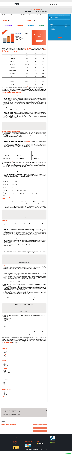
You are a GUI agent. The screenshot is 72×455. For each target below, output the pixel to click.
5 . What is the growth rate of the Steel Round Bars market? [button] (11, 414)
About (12, 436)
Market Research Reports (28, 441)
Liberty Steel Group (29, 141)
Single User (51, 19)
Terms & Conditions (16, 444)
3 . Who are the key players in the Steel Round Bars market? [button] (11, 411)
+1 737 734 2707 (57, 1)
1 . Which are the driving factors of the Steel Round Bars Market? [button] (11, 408)
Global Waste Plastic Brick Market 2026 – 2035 (8, 424)
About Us (38, 437)
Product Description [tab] (8, 25)
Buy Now (60, 37)
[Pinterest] (51, 4)
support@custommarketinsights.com (30, 1)
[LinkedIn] (57, 4)
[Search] (40, 4)
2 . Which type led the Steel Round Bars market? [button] (9, 410)
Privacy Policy (15, 442)
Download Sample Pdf (39, 40)
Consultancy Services (28, 437)
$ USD (51, 17)
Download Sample (40, 424)
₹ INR (69, 17)
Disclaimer (14, 440)
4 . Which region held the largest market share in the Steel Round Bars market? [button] (14, 413)
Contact (38, 436)
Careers (38, 441)
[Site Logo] (18, 4)
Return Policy (15, 443)
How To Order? (15, 437)
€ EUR (57, 17)
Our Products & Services (28, 436)
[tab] (24, 409)
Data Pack (51, 24)
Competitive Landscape (53, 26)
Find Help (14, 436)
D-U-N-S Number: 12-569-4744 (59, 438)
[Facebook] (49, 4)
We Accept (26, 443)
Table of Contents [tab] (20, 25)
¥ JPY (63, 17)
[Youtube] (53, 4)
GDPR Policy (15, 441)
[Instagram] (55, 4)
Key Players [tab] (41, 25)
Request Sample (31, 25)
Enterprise (51, 22)
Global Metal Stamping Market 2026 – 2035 (8, 427)
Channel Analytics (27, 440)
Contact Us (38, 440)
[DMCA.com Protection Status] (59, 442)
